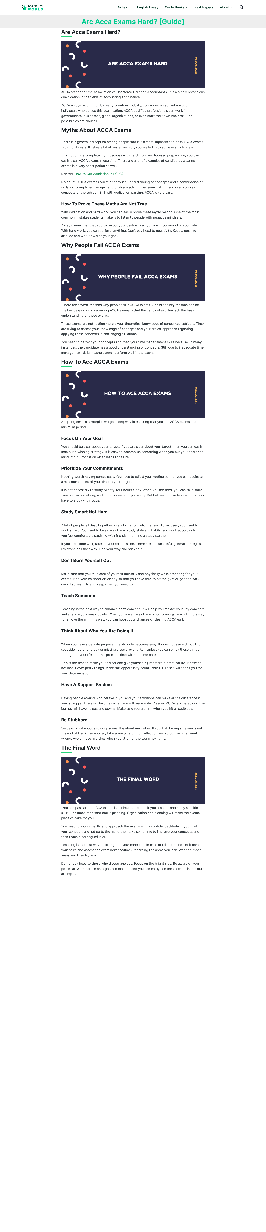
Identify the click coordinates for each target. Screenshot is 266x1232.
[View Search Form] (241, 7)
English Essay (147, 7)
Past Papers (203, 7)
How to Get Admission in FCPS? (99, 174)
